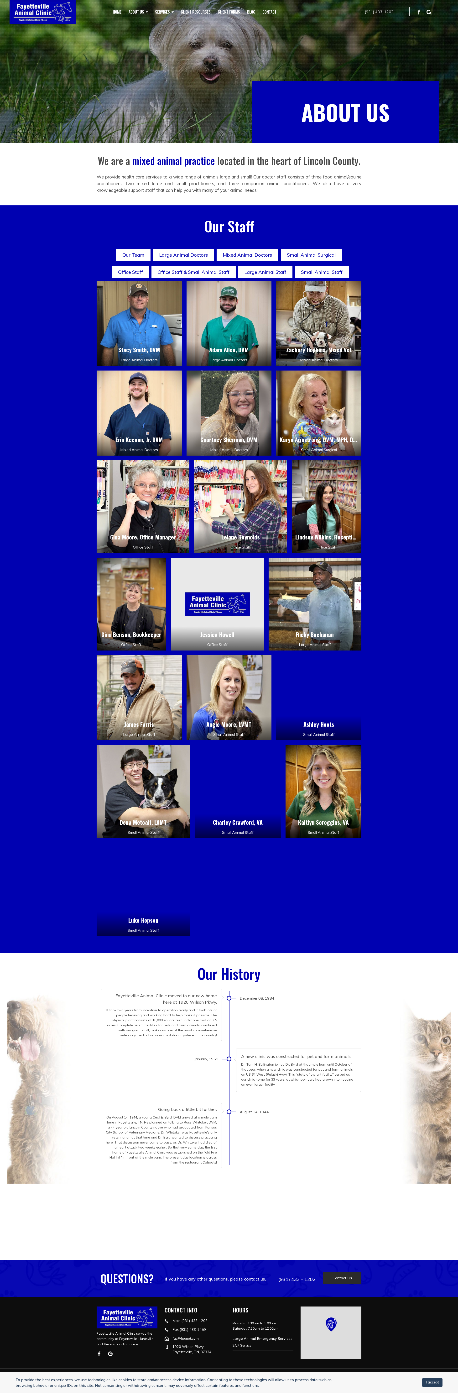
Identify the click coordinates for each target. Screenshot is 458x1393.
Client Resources (196, 12)
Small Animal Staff (322, 272)
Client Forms (229, 12)
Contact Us (342, 1278)
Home (117, 12)
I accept (432, 1382)
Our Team (133, 255)
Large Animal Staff (265, 272)
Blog (251, 12)
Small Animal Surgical (311, 255)
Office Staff (130, 272)
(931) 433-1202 (379, 11)
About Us (136, 12)
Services (162, 12)
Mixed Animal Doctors (247, 255)
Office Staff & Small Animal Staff (193, 272)
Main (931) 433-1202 (190, 1320)
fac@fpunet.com (185, 1338)
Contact (269, 12)
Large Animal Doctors (183, 255)
